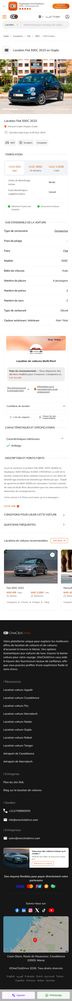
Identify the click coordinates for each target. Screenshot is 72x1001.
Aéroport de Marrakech (17, 761)
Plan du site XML (13, 782)
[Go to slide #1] (10, 109)
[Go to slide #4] (62, 109)
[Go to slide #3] (45, 109)
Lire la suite (10, 506)
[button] (4, 17)
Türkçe (60, 976)
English (11, 976)
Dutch (39, 976)
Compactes (61, 230)
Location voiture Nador (17, 721)
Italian (40, 980)
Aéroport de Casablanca (18, 753)
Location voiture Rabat (17, 737)
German (50, 980)
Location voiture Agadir (18, 689)
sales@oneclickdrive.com (24, 838)
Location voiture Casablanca (21, 697)
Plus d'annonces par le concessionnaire (16, 389)
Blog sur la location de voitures (22, 790)
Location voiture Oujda (17, 729)
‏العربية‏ (20, 976)
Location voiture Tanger (18, 745)
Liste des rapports (21, 417)
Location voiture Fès (15, 705)
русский (49, 976)
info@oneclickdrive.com (23, 819)
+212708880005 (19, 810)
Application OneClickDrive (31, 4)
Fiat (65, 250)
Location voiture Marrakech (20, 713)
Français (29, 976)
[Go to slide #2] (27, 109)
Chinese (30, 980)
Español (19, 980)
